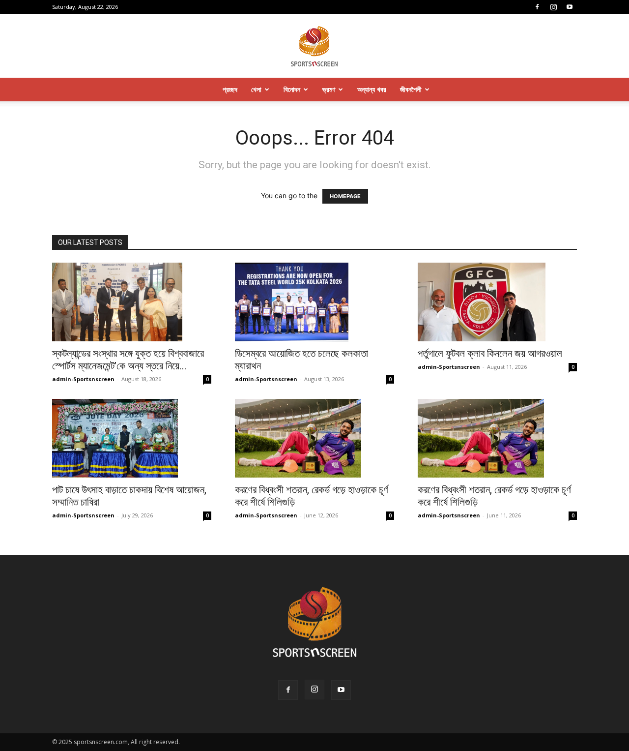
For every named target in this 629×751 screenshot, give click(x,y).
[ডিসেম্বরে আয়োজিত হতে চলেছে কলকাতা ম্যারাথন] (314, 302)
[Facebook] (537, 7)
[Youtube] (569, 7)
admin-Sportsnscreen (83, 379)
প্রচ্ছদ (230, 89)
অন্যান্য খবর (371, 89)
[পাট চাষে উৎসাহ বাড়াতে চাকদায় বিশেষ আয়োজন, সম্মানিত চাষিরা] (131, 438)
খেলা (256, 89)
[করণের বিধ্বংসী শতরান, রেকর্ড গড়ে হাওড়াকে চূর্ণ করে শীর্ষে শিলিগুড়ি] (314, 438)
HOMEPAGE (345, 196)
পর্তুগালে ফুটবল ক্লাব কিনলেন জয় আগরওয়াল (490, 354)
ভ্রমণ (328, 89)
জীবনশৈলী (411, 89)
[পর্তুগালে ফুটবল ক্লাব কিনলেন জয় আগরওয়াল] (497, 302)
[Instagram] (553, 7)
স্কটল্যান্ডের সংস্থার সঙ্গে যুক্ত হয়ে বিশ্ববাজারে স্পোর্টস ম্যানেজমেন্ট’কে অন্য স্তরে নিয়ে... (128, 360)
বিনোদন (292, 89)
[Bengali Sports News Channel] (314, 46)
